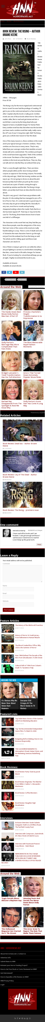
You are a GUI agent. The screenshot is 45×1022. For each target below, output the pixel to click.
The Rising (22, 279)
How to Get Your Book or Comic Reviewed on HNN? (18, 969)
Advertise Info (5, 958)
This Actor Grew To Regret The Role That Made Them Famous (32, 931)
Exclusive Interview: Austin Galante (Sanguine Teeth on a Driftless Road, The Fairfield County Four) (28, 825)
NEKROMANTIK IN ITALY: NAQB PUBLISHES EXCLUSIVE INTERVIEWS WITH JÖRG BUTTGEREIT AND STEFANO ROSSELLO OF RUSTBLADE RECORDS (21, 858)
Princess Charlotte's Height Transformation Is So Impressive (32, 315)
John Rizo (8, 39)
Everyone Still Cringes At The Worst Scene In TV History (27, 704)
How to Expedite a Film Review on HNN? (14, 977)
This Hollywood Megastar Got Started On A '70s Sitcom (11, 931)
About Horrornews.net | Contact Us (13, 954)
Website (5, 601)
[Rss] (15, 1018)
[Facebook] (17, 1018)
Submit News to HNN (7, 961)
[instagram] (30, 1018)
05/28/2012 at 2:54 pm (35, 530)
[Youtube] (27, 1018)
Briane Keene (10, 279)
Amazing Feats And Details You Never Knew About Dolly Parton (31, 901)
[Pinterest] (22, 1018)
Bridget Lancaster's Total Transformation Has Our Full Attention (11, 375)
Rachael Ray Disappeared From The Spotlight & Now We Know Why (12, 404)
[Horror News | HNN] (22, 9)
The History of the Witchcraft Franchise (29, 625)
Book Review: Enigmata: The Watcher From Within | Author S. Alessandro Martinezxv (28, 784)
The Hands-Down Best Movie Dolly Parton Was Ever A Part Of (11, 314)
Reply (39, 544)
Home (2, 21)
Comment (6, 564)
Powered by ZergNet (38, 413)
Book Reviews (19, 21)
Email (4, 593)
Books (9, 21)
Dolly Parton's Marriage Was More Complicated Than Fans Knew (10, 345)
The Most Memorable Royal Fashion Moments (32, 344)
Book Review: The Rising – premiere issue (21, 510)
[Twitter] (20, 1018)
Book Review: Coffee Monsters (26, 793)
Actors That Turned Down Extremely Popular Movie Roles (32, 375)
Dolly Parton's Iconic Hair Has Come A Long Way (33, 403)
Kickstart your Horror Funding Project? (14, 965)
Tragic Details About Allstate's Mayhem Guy (12, 899)
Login (2, 985)
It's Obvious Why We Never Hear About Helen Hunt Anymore (9, 704)
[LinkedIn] (25, 1018)
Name (5, 586)
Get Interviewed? (6, 973)
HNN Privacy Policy (7, 981)
